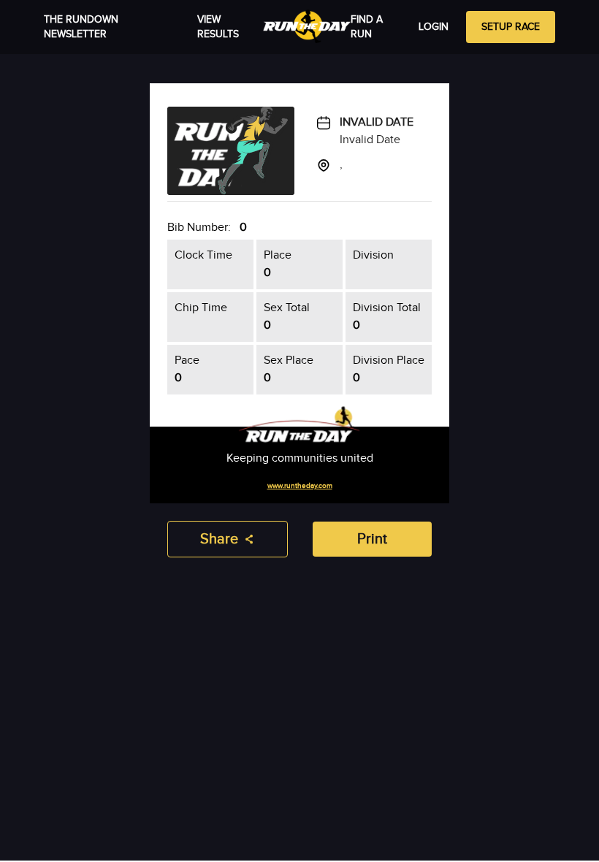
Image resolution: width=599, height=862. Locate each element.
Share (219, 539)
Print (372, 539)
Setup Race (510, 27)
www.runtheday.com (299, 485)
